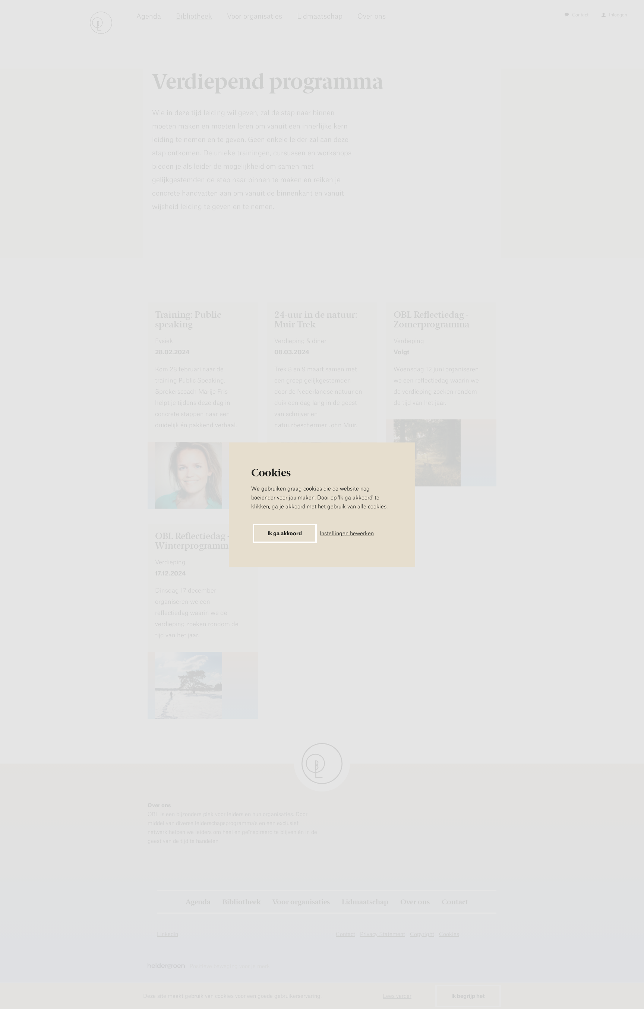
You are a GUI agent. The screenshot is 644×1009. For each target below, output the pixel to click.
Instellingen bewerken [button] (347, 533)
